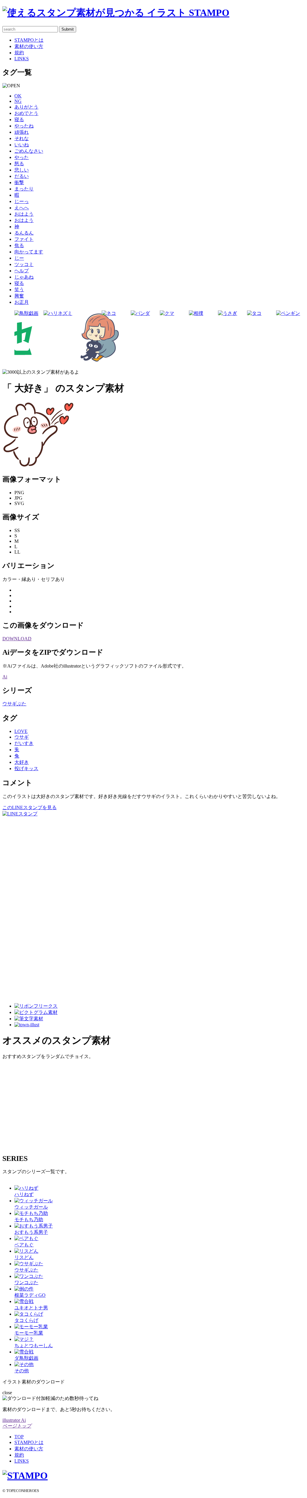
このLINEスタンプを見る (29, 807)
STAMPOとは (28, 40)
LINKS (21, 58)
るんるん (24, 232)
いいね (21, 144)
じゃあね (24, 277)
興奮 (19, 295)
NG (18, 101)
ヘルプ (21, 270)
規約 (19, 52)
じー (19, 258)
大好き (21, 762)
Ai (4, 676)
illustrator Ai (14, 1420)
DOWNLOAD (16, 638)
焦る (19, 245)
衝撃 (19, 182)
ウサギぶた (14, 703)
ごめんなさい (28, 151)
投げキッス (26, 768)
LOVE (21, 731)
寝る (19, 119)
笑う (19, 289)
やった (21, 157)
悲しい (21, 169)
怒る (19, 163)
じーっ (21, 201)
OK (18, 95)
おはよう (24, 214)
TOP (19, 1436)
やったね (24, 125)
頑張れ (21, 132)
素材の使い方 (28, 46)
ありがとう (26, 106)
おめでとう (26, 113)
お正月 (21, 302)
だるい (21, 176)
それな (21, 138)
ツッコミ (24, 264)
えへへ (21, 207)
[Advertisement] (26, 907)
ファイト (24, 239)
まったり (24, 188)
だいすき (24, 743)
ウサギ (21, 737)
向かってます (28, 251)
